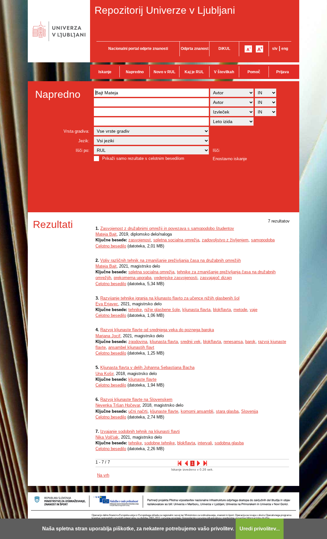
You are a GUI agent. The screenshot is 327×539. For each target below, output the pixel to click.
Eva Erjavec (106, 303)
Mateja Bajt (106, 234)
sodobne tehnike (159, 443)
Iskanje (104, 72)
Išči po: (82, 150)
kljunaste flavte (142, 379)
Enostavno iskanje (230, 158)
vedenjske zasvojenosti (175, 277)
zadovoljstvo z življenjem (225, 240)
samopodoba (263, 240)
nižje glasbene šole (162, 309)
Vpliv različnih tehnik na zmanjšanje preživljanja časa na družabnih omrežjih (170, 260)
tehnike (135, 309)
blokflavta (222, 309)
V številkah (224, 72)
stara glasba (227, 411)
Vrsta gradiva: (76, 131)
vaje (253, 309)
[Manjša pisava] (248, 48)
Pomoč (253, 72)
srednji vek (190, 341)
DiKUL (224, 48)
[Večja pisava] (259, 48)
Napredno (135, 72)
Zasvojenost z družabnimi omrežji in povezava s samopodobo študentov (167, 228)
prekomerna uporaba (132, 277)
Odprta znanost (195, 48)
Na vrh (103, 475)
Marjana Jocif (107, 335)
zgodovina (137, 341)
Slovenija (249, 411)
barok (250, 341)
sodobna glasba (229, 443)
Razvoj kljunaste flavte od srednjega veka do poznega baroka (157, 329)
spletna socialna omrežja (176, 240)
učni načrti (138, 411)
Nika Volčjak (106, 437)
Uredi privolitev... (260, 528)
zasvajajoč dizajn (216, 277)
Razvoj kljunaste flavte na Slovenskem (136, 399)
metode (240, 309)
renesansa (233, 341)
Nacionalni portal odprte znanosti (138, 48)
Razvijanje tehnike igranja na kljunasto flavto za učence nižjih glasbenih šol (170, 298)
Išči (216, 150)
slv (275, 48)
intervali (205, 443)
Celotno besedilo (110, 246)
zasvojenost (139, 240)
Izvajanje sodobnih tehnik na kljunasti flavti (140, 431)
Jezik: (83, 140)
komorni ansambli (197, 411)
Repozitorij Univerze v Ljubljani (165, 10)
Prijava (282, 72)
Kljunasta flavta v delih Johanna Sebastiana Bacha (147, 367)
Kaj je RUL (194, 72)
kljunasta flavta (196, 309)
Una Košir (104, 373)
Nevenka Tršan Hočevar (117, 405)
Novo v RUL (164, 72)
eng (284, 48)
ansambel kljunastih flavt (131, 347)
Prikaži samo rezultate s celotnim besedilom (143, 158)
